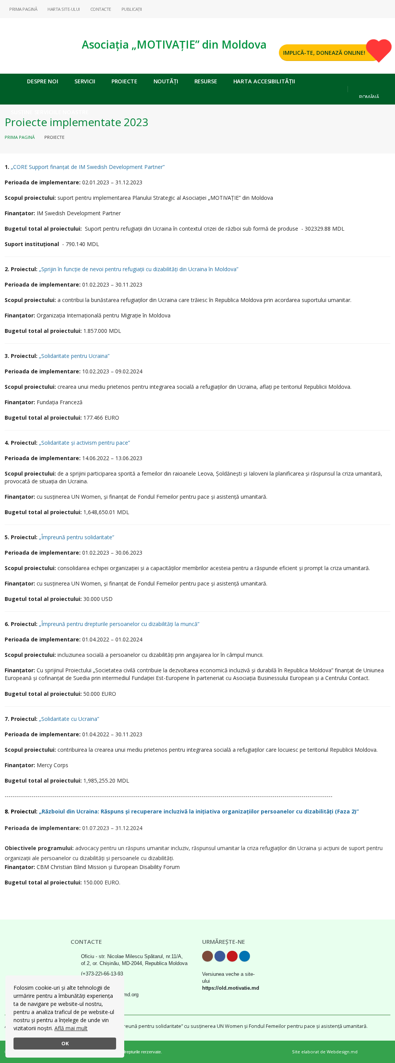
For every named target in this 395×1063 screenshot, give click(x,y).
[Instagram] (347, 8)
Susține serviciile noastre (49, 112)
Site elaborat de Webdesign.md (325, 1052)
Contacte (100, 9)
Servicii (84, 81)
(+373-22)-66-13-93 (102, 974)
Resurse (205, 81)
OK (65, 1043)
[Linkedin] (384, 8)
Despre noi (42, 81)
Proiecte (124, 81)
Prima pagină (20, 137)
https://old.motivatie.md (230, 988)
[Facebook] (359, 8)
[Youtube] (372, 8)
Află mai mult (71, 1028)
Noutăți (166, 81)
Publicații (131, 9)
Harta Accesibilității (264, 81)
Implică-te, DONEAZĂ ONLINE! (324, 52)
